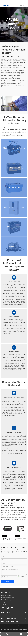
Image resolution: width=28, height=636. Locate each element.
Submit (7, 581)
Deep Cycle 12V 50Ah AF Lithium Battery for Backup (20, 539)
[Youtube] (12, 607)
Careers (25, 629)
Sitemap (3, 629)
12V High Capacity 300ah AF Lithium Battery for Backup (7, 539)
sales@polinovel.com (8, 597)
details (6, 535)
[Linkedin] (7, 607)
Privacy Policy (4, 615)
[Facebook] (3, 607)
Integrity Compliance (17, 629)
